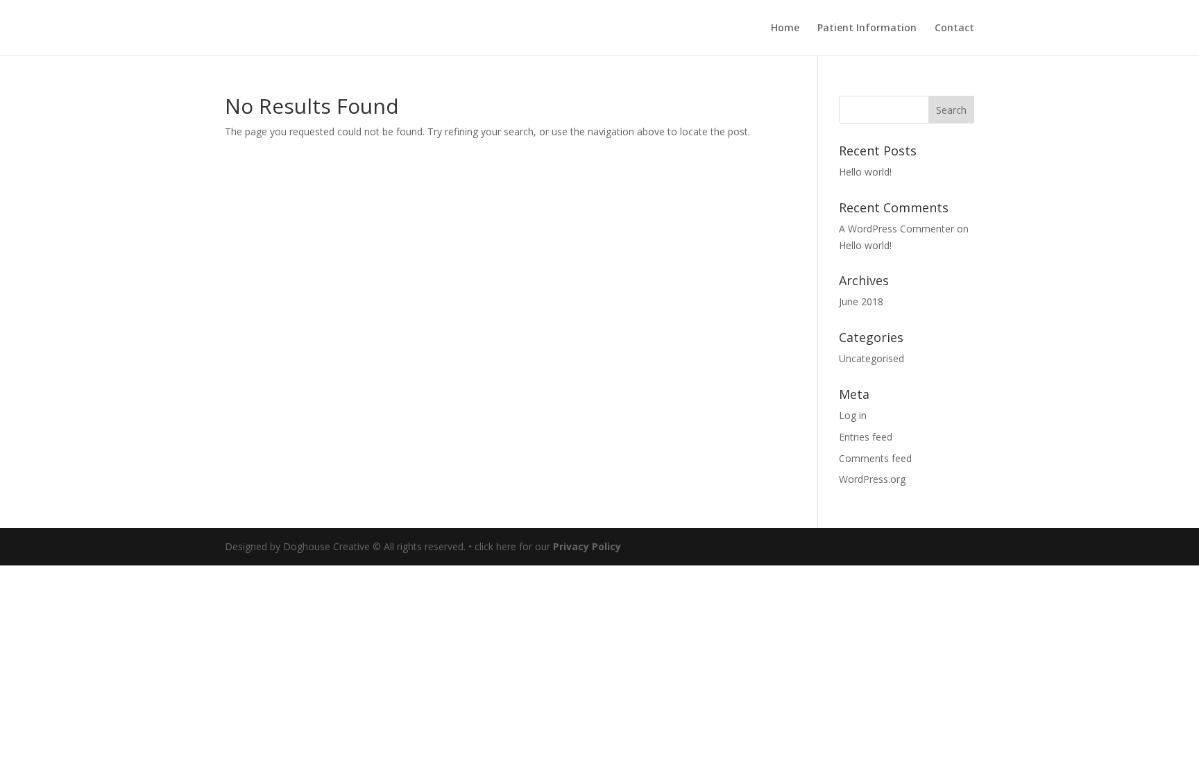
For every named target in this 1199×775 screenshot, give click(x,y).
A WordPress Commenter (896, 228)
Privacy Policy (587, 546)
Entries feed (865, 436)
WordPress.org (872, 479)
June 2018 (861, 301)
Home (785, 28)
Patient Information (867, 28)
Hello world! (865, 171)
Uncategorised (871, 358)
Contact (954, 28)
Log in (853, 415)
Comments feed (875, 458)
